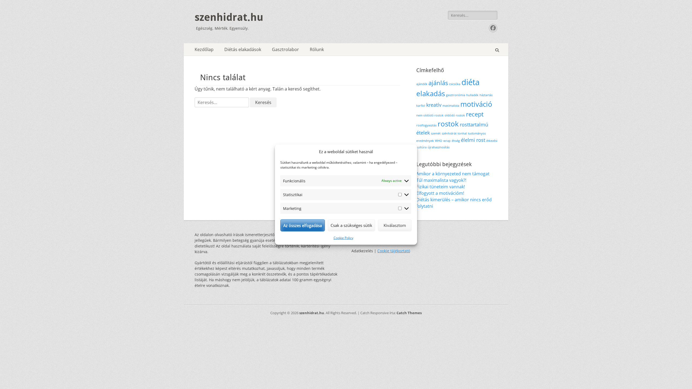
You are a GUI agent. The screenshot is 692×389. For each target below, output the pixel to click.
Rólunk (317, 49)
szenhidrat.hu (229, 17)
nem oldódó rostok (430, 115)
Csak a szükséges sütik (351, 225)
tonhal (462, 133)
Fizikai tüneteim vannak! (440, 187)
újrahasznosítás (439, 147)
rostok (448, 124)
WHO (438, 141)
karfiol (420, 106)
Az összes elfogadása (302, 225)
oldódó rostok (455, 115)
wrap (447, 141)
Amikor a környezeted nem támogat (453, 174)
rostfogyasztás (426, 125)
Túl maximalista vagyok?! (441, 180)
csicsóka (454, 84)
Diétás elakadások (242, 49)
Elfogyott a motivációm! (440, 193)
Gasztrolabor (285, 49)
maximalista (451, 106)
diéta (470, 82)
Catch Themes (409, 312)
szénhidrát (449, 133)
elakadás (430, 93)
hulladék (472, 95)
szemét (436, 133)
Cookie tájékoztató (393, 250)
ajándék (421, 84)
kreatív (433, 105)
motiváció (476, 104)
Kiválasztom (395, 225)
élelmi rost (473, 140)
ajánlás (438, 83)
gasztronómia (455, 95)
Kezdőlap (204, 49)
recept (475, 114)
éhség (456, 141)
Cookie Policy (343, 237)
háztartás (486, 95)
